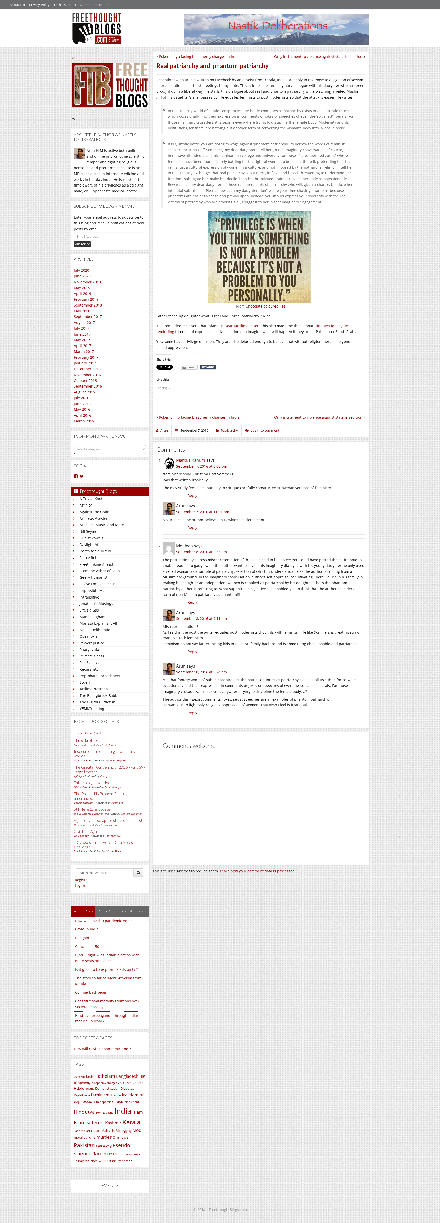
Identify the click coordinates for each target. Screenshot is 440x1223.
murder (104, 1137)
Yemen (127, 1161)
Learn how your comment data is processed (257, 871)
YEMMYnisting (92, 708)
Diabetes (127, 1088)
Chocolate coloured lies (265, 306)
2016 (77, 1077)
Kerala (131, 1122)
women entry (110, 1160)
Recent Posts (103, 4)
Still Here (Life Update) (92, 809)
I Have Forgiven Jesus (98, 583)
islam (137, 1112)
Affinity (86, 505)
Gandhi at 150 (87, 946)
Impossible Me (92, 590)
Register (82, 879)
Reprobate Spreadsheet (100, 675)
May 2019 (82, 287)
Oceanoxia (89, 636)
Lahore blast (82, 1131)
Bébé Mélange (113, 787)
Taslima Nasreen (94, 688)
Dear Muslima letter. (242, 325)
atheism (106, 1076)
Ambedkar (89, 1076)
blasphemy (82, 1082)
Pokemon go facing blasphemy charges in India (199, 56)
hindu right (131, 1102)
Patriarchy (104, 1146)
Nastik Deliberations (97, 629)
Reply (192, 495)
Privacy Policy (39, 4)
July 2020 (81, 270)
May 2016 (82, 409)
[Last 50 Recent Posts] (87, 733)
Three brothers (87, 740)
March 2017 (84, 351)
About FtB (17, 4)
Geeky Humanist (93, 577)
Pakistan (84, 1145)
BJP (142, 1076)
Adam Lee (117, 802)
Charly (104, 776)
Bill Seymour (90, 531)
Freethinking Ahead (96, 564)
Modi (137, 1130)
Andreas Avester (94, 518)
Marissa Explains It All (98, 623)
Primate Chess (92, 656)
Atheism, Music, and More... (103, 524)
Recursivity (89, 669)
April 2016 (82, 415)
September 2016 (88, 386)
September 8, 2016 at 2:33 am (201, 551)
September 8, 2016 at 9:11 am (201, 618)
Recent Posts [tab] (83, 911)
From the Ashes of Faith (100, 570)
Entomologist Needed (92, 782)
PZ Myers (110, 745)
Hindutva (84, 1111)
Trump (79, 1161)
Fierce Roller (90, 557)
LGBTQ (95, 1131)
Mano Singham (92, 616)
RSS (111, 1154)
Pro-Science (90, 662)
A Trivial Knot (91, 498)
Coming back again (91, 992)
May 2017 (82, 339)
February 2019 (86, 299)
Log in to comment (265, 430)
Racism (100, 1154)
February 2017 (86, 357)
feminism (100, 1095)
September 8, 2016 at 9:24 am (201, 672)
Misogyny (124, 1130)
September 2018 (88, 305)
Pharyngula (89, 649)
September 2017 (88, 316)
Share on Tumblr (208, 367)
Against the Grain (94, 511)
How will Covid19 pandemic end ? (103, 920)
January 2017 (85, 363)
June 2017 (82, 334)
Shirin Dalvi (123, 1154)
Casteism (125, 1082)
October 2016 (85, 380)
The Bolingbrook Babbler (101, 695)
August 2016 (84, 392)
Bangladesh (127, 1076)
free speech (103, 1102)
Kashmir (113, 1123)
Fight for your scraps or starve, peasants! (108, 820)
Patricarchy (229, 430)
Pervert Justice (92, 643)
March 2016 (84, 421)
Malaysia (108, 1130)
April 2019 (82, 293)
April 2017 (82, 345)
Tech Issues (62, 4)
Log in (80, 885)
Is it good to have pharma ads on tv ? (106, 969)
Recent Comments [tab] (112, 911)
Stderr (85, 682)
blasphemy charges (104, 1083)
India (122, 1111)
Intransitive (89, 597)
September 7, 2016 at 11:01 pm (202, 511)
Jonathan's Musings (96, 603)
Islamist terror (89, 1123)
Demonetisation (107, 1088)
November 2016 (87, 374)
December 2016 (87, 368)
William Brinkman (131, 813)
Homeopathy (104, 1112)
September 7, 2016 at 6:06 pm (201, 466)
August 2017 (84, 322)
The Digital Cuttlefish (97, 702)
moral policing (84, 1137)
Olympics (120, 1137)
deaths (89, 1089)
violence (91, 1161)
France (116, 1095)
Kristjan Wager (113, 851)
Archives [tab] (137, 911)
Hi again (82, 937)
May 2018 (82, 311)
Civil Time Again (87, 831)
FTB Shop (82, 4)
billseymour (113, 836)
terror (136, 1154)
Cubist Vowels (91, 538)
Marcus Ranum (190, 460)
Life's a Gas (89, 610)
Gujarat (117, 1101)
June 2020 (82, 276)
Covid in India (87, 929)
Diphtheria (82, 1095)
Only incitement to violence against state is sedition (318, 56)
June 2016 (82, 403)
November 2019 (87, 282)
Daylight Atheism (94, 544)
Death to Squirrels (95, 551)
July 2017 (81, 328)
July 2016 (81, 397)
